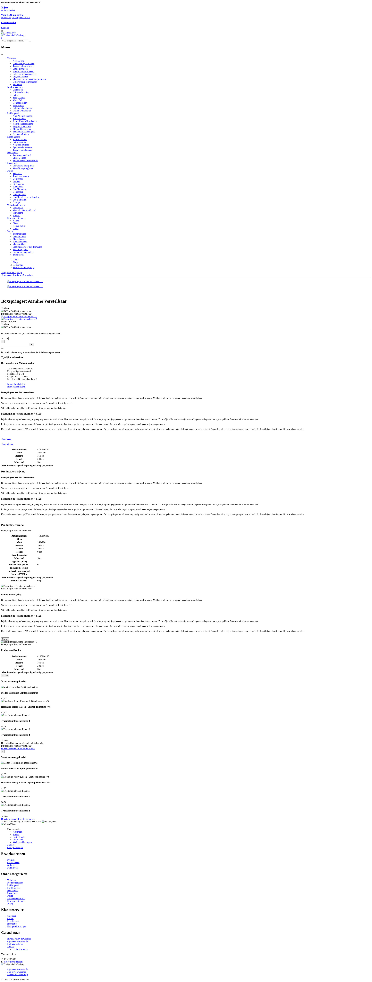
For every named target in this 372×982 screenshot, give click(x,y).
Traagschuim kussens (22, 150)
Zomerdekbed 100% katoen (25, 160)
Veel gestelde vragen (22, 842)
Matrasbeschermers (16, 205)
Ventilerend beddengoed (24, 131)
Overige (16, 202)
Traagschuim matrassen (23, 66)
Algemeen (17, 832)
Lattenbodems (19, 194)
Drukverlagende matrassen (25, 82)
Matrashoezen (19, 239)
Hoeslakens (18, 186)
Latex (15, 95)
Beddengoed (13, 113)
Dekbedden (12, 152)
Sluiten (5, 639)
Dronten (11, 860)
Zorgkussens (18, 254)
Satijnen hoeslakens (22, 126)
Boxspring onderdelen (23, 252)
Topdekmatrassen (15, 87)
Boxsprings (12, 163)
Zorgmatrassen (19, 234)
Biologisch (18, 89)
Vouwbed (17, 84)
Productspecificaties (16, 386)
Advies (16, 834)
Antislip (16, 215)
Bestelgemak (19, 837)
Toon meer (6, 439)
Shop (15, 262)
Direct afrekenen (9, 748)
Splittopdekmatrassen (22, 108)
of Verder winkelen (26, 748)
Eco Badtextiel (19, 199)
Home (15, 259)
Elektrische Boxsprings (23, 165)
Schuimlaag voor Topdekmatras (27, 247)
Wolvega (11, 865)
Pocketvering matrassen (23, 63)
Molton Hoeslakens (22, 129)
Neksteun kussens (21, 144)
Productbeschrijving (16, 384)
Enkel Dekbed (19, 158)
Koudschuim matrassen (23, 71)
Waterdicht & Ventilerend (24, 210)
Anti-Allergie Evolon (22, 116)
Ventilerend (18, 213)
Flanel (15, 223)
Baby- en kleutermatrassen (25, 74)
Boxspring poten (20, 249)
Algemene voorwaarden (18, 941)
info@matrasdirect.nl (13, 961)
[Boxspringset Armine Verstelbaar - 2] (19, 319)
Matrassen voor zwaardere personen (29, 79)
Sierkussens (18, 184)
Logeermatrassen (20, 76)
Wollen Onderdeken (22, 110)
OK (31, 345)
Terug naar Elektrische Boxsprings (17, 275)
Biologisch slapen (15, 847)
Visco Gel (17, 100)
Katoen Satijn (19, 226)
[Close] (2, 54)
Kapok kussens (20, 139)
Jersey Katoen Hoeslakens (25, 121)
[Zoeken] (30, 41)
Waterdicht (18, 207)
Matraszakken (19, 244)
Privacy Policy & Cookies (19, 938)
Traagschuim (19, 97)
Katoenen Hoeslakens (23, 124)
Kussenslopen (19, 118)
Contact (10, 845)
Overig (10, 231)
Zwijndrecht (12, 867)
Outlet (10, 171)
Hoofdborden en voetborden (26, 197)
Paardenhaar (18, 105)
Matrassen (11, 58)
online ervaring (8, 8)
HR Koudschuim (20, 92)
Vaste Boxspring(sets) (23, 168)
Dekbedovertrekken (16, 218)
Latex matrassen (20, 69)
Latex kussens (19, 142)
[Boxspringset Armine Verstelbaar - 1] (19, 316)
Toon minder (7, 444)
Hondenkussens (20, 241)
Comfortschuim (20, 103)
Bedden (16, 181)
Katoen (16, 220)
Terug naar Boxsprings (11, 272)
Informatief (18, 839)
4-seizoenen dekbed (22, 155)
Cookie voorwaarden (16, 972)
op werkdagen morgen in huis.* (15, 16)
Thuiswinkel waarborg (17, 974)
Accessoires (18, 61)
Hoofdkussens (13, 137)
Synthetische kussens (22, 147)
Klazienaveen (13, 862)
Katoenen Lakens (21, 134)
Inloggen (5, 27)
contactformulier (20, 949)
